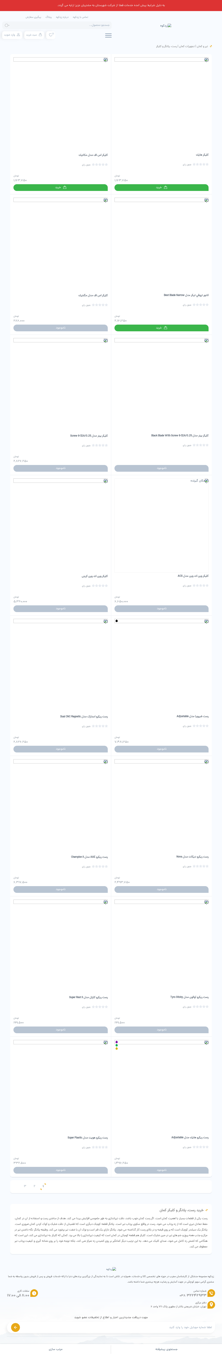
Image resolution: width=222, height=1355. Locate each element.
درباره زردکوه (62, 17)
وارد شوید (9, 35)
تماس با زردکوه (80, 17)
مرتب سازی (55, 1349)
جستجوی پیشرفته (166, 1349)
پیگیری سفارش (33, 17)
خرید (159, 187)
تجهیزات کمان (187, 46)
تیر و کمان (202, 46)
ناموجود (60, 328)
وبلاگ (49, 17)
